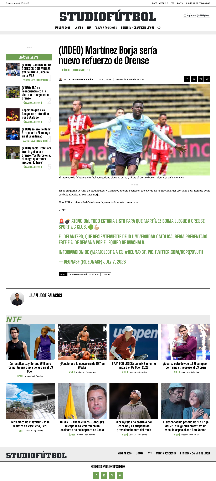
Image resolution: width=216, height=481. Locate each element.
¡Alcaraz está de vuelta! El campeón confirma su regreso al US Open (185, 365)
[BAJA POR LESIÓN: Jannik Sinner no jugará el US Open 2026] (133, 343)
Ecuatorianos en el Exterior (35, 80)
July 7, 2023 (114, 262)
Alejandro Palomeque (86, 372)
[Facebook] (187, 79)
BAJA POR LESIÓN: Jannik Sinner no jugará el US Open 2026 (134, 365)
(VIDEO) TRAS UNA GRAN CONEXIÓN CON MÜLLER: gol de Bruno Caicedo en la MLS (36, 70)
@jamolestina (104, 252)
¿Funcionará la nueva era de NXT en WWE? (82, 365)
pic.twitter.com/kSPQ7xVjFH (175, 252)
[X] (194, 79)
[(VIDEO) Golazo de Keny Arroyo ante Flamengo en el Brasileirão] (13, 134)
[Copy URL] (207, 79)
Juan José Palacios (82, 79)
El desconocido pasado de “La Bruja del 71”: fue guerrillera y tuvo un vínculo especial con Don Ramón (186, 426)
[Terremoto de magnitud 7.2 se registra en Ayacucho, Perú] (30, 402)
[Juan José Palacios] (61, 79)
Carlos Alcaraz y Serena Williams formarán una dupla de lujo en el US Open (30, 367)
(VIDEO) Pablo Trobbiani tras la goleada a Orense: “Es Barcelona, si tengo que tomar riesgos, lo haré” (36, 155)
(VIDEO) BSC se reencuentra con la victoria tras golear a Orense (35, 93)
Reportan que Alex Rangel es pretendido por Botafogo (35, 113)
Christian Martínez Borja (84, 274)
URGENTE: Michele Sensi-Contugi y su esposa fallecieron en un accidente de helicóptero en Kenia (82, 426)
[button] (159, 27)
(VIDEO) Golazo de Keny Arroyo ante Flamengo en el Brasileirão (36, 132)
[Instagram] (104, 475)
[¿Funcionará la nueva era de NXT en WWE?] (82, 343)
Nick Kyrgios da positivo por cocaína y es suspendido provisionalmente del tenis (134, 426)
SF (90, 70)
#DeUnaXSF (134, 252)
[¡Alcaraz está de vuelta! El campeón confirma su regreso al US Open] (185, 343)
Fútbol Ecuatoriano (32, 103)
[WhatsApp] (201, 79)
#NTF (20, 376)
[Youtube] (120, 475)
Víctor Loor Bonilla (86, 435)
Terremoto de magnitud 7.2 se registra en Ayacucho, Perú (30, 424)
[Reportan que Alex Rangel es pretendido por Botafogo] (13, 114)
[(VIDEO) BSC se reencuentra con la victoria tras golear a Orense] (13, 92)
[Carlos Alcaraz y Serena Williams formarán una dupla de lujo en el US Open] (30, 343)
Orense (106, 274)
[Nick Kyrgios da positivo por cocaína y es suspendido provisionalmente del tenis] (133, 402)
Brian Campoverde (34, 431)
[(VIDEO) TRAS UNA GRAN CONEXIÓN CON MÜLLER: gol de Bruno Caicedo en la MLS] (13, 69)
